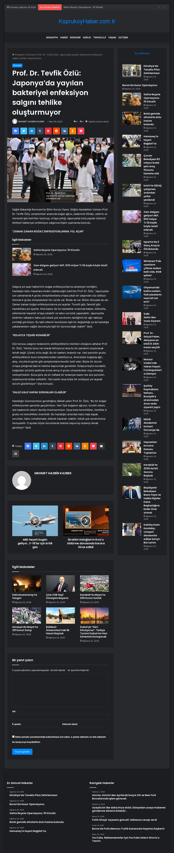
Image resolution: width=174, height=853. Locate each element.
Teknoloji (99, 37)
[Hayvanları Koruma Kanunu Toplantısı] (131, 446)
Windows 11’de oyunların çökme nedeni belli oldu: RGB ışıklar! (152, 268)
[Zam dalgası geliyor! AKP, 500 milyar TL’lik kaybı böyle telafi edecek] (21, 269)
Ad (14, 711)
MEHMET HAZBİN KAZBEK (31, 121)
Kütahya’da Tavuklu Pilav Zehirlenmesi (152, 69)
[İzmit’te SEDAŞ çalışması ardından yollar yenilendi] (131, 190)
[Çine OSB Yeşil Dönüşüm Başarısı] (60, 583)
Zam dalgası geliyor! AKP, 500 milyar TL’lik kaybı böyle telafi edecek (151, 220)
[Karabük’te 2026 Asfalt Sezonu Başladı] (131, 469)
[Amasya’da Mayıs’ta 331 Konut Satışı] (26, 615)
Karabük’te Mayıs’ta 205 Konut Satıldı (92, 596)
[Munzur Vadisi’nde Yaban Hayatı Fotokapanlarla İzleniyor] (131, 364)
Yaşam (112, 37)
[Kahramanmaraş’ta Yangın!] (26, 583)
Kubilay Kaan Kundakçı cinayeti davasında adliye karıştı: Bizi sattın (152, 533)
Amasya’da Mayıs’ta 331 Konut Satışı (25, 628)
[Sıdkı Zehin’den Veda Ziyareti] (131, 318)
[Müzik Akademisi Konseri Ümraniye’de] (131, 424)
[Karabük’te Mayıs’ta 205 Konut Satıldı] (94, 583)
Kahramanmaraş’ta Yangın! (24, 596)
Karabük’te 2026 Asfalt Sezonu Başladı (151, 470)
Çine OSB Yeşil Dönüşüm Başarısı (57, 596)
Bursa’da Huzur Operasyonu (139, 85)
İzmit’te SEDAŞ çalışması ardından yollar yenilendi (153, 193)
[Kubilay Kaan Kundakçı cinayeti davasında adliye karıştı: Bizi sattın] (131, 529)
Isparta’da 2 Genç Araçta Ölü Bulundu (152, 245)
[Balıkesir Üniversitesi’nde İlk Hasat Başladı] (60, 615)
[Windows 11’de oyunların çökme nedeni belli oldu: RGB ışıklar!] (131, 265)
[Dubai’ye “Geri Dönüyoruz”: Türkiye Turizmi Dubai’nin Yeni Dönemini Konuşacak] (94, 615)
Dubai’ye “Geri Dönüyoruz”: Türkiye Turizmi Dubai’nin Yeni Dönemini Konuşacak (93, 631)
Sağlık (87, 37)
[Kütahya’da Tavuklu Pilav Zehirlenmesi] (131, 70)
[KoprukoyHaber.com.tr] (87, 21)
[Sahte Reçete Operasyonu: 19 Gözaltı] (21, 254)
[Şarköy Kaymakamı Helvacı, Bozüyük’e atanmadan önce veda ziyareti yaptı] (131, 390)
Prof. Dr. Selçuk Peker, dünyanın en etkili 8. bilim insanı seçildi (152, 340)
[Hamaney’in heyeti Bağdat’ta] (131, 141)
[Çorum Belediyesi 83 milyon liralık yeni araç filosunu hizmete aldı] (131, 160)
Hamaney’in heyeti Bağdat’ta (151, 140)
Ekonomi (75, 37)
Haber (64, 37)
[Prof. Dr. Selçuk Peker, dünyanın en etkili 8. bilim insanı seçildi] (131, 337)
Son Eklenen (142, 53)
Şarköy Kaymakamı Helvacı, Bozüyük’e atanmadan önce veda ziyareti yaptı (152, 396)
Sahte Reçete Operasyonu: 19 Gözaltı (83, 7)
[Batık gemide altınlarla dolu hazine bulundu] (131, 118)
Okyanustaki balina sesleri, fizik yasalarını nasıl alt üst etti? (153, 294)
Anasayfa (52, 37)
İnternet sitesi (69, 724)
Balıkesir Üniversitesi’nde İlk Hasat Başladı (57, 630)
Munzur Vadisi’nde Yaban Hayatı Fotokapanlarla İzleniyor (153, 366)
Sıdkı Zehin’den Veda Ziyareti (152, 317)
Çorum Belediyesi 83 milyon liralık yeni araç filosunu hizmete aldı (152, 164)
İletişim (123, 37)
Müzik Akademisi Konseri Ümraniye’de (151, 425)
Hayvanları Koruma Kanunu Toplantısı (150, 447)
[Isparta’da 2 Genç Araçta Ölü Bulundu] (131, 246)
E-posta (17, 724)
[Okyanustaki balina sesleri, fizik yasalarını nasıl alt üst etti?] (131, 292)
